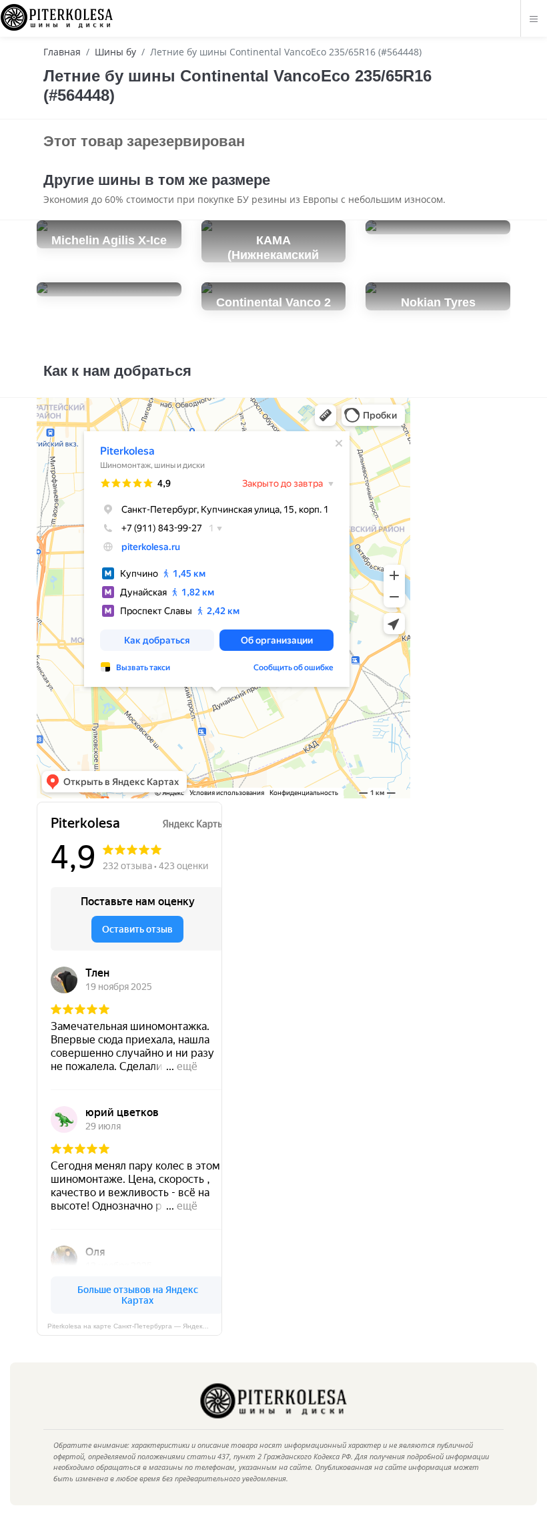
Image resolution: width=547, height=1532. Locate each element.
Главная (62, 51)
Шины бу (115, 51)
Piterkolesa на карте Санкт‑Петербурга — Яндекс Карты (134, 1326)
